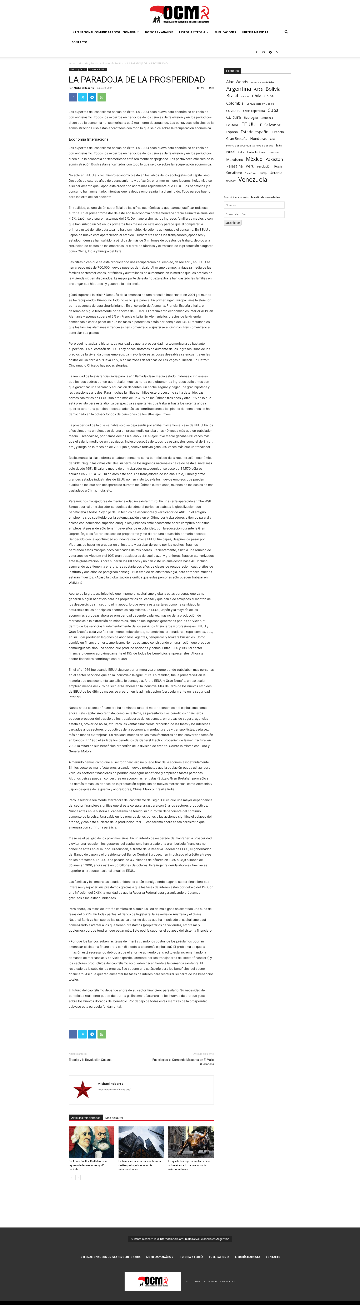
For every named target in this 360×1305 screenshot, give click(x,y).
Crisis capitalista (254, 111)
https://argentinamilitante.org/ (114, 1089)
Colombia (235, 103)
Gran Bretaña (236, 138)
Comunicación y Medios (260, 103)
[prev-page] (71, 1177)
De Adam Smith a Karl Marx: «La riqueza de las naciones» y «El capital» (88, 1165)
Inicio (72, 63)
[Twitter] (277, 52)
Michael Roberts (84, 87)
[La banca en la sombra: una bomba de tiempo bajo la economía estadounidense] (141, 1142)
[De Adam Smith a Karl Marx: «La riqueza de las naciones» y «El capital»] (91, 1142)
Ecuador (232, 125)
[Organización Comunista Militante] (180, 14)
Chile (256, 96)
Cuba (273, 110)
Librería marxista (255, 32)
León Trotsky (256, 152)
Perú (250, 166)
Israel (230, 152)
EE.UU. (249, 124)
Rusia (278, 166)
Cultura (233, 117)
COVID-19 (233, 111)
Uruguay (230, 180)
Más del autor (114, 1118)
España (232, 132)
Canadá (245, 96)
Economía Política (112, 63)
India (272, 138)
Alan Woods (237, 81)
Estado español (255, 131)
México (254, 159)
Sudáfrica (250, 173)
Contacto (79, 42)
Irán (279, 145)
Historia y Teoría (192, 32)
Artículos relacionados (85, 1118)
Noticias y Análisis (159, 32)
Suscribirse (232, 223)
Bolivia (273, 88)
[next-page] (78, 1177)
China (269, 96)
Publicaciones (225, 32)
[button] (286, 32)
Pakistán (274, 159)
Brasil (232, 95)
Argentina (238, 88)
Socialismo (234, 173)
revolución (264, 166)
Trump (263, 173)
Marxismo (234, 159)
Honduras (258, 138)
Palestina (234, 166)
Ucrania (276, 173)
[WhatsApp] (102, 97)
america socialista (262, 82)
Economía (267, 118)
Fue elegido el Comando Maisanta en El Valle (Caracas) (183, 1062)
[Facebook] (257, 52)
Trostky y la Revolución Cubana (90, 1060)
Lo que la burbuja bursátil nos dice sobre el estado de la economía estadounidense (189, 1165)
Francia (278, 132)
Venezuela (252, 179)
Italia (241, 152)
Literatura (274, 152)
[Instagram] (263, 52)
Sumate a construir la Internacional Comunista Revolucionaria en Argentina (180, 1239)
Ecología (251, 117)
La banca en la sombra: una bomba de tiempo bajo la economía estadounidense (140, 1165)
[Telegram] (270, 52)
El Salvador (270, 125)
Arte (258, 89)
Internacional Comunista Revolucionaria (104, 32)
